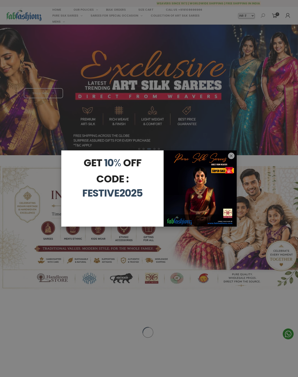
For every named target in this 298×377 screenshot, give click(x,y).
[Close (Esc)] (231, 156)
